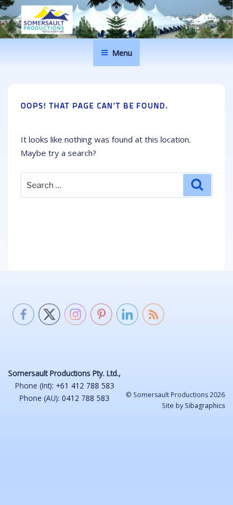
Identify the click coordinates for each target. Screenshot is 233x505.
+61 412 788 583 (85, 385)
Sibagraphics (205, 405)
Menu (122, 53)
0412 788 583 (85, 398)
